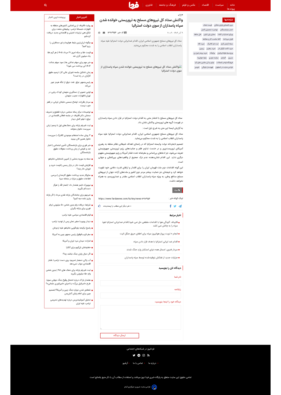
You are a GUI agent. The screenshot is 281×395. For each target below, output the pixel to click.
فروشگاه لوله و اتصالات (225, 62)
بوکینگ (212, 53)
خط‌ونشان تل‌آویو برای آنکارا (78, 247)
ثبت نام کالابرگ (212, 43)
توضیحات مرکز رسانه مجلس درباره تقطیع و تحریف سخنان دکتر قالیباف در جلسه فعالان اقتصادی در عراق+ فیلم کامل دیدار (68, 115)
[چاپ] (100, 32)
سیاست (219, 5)
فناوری (149, 5)
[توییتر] (175, 206)
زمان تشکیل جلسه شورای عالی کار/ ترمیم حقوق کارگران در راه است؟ (69, 74)
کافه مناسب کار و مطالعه (212, 39)
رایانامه (177, 290)
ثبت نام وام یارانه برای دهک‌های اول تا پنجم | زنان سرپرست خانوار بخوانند (69, 127)
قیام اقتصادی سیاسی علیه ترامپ (76, 215)
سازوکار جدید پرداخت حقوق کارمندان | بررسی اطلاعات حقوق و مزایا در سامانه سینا (71, 177)
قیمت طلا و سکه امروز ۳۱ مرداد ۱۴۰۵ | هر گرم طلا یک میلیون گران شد (69, 54)
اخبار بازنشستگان (226, 29)
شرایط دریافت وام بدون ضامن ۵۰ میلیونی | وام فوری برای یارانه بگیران (70, 206)
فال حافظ (197, 34)
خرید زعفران (211, 48)
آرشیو (125, 363)
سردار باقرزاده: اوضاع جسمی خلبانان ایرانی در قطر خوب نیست (69, 104)
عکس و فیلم (189, 5)
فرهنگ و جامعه (168, 5)
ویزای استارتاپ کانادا (225, 34)
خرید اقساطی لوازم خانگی (223, 25)
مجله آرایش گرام (227, 43)
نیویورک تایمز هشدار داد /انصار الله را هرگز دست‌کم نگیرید (72, 187)
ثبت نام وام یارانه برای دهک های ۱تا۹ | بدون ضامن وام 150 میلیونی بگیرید (68, 272)
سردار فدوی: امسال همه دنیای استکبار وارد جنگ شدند (152, 250)
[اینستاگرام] (142, 355)
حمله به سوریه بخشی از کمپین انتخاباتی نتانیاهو (69, 159)
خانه (232, 5)
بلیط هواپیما (202, 57)
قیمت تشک (207, 25)
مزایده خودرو (213, 57)
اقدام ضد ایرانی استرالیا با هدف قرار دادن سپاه (156, 242)
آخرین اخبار (81, 17)
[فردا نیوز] (133, 5)
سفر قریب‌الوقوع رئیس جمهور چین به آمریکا (71, 234)
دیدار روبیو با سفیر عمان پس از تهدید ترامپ (71, 221)
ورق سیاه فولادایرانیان (225, 53)
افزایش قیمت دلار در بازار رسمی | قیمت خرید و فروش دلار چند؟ (70, 167)
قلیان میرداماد (228, 39)
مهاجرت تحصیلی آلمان (209, 29)
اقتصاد (206, 5)
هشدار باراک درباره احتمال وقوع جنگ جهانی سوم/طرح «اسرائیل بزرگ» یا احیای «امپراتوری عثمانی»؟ (68, 282)
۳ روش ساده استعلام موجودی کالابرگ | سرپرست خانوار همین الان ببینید (69, 137)
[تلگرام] (180, 206)
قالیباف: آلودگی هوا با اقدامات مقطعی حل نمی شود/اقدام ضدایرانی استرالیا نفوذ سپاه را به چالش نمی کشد (140, 224)
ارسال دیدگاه (120, 336)
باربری (230, 57)
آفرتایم (223, 57)
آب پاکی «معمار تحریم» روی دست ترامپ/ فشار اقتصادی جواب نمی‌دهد (69, 262)
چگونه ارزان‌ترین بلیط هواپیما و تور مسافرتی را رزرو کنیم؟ (70, 44)
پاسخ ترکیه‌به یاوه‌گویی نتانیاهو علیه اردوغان (72, 228)
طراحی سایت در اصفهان (224, 67)
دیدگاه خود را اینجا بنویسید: (167, 302)
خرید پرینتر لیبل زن (200, 53)
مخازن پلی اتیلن (209, 34)
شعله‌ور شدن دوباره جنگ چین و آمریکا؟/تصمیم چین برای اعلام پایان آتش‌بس (70, 291)
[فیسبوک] (171, 206)
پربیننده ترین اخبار (56, 17)
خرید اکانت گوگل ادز (225, 48)
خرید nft (201, 43)
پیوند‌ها (231, 9)
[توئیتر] (133, 355)
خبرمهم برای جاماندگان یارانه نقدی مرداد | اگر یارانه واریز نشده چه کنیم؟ (68, 196)
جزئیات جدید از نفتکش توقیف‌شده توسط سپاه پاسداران (151, 258)
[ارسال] (104, 32)
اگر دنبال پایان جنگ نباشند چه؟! (77, 254)
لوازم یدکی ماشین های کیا (204, 62)
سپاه (176, 190)
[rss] (147, 355)
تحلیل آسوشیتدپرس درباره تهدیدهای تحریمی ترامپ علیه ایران (70, 301)
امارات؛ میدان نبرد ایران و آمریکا (77, 241)
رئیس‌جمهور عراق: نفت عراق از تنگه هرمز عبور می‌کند (71, 84)
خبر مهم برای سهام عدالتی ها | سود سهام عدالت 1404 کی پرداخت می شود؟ (70, 64)
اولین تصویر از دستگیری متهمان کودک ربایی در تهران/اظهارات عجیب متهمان (70, 94)
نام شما (177, 277)
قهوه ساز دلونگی (207, 67)
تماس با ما (138, 363)
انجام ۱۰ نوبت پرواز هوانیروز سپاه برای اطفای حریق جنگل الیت (149, 234)
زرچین (202, 48)
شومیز (197, 67)
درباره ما (152, 363)
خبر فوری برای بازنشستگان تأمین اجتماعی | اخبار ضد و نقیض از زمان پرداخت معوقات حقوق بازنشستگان (69, 149)
